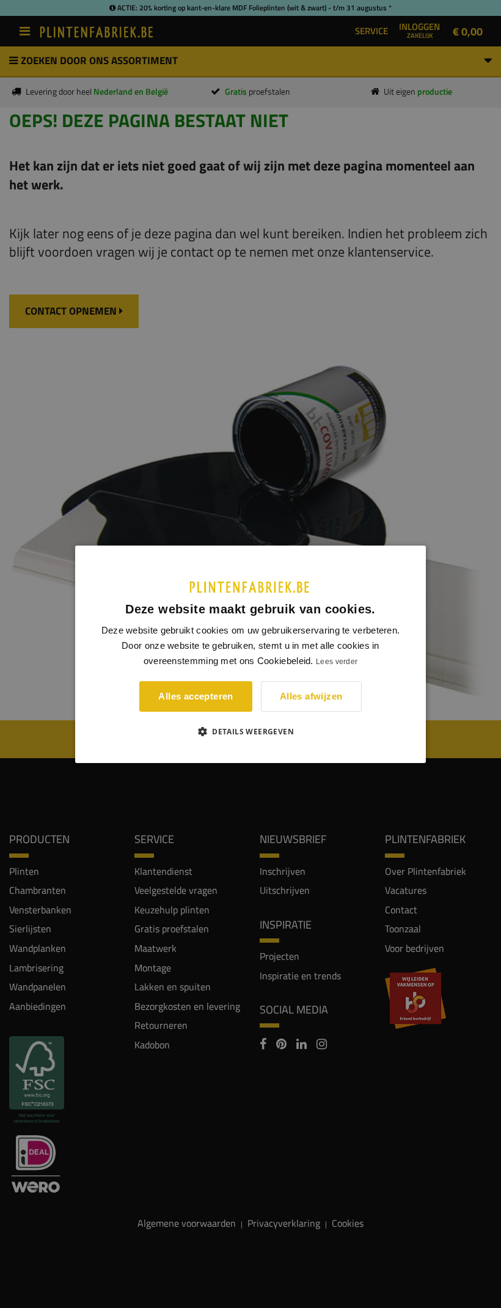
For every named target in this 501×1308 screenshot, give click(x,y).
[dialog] (250, 653)
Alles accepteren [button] (195, 696)
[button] (250, 731)
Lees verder (336, 661)
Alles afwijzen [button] (311, 696)
